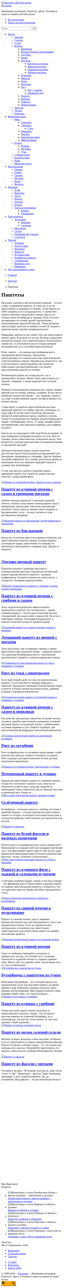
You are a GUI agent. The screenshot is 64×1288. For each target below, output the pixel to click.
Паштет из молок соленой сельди (31, 1032)
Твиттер (12, 1256)
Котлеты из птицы (38, 63)
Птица (18, 143)
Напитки (19, 113)
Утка (23, 151)
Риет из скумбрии (17, 745)
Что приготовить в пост (21, 269)
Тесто (17, 196)
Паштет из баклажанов (22, 530)
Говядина (26, 122)
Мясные (25, 78)
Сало (30, 128)
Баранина (26, 131)
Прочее (12, 240)
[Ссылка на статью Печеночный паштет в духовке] (30, 766)
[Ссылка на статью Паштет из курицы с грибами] (19, 996)
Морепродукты (23, 163)
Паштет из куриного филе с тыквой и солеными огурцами (28, 871)
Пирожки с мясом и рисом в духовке (28, 1227)
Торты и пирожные (25, 207)
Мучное (18, 178)
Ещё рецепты (15, 216)
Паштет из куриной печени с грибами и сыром (27, 598)
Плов (24, 81)
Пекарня (12, 187)
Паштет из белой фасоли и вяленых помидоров (25, 835)
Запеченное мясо (30, 137)
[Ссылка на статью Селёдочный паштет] (28, 795)
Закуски (18, 107)
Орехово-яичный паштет (23, 562)
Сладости (19, 237)
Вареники (26, 49)
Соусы (18, 231)
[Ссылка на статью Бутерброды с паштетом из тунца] (21, 968)
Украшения (27, 213)
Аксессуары (21, 246)
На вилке (6, 5)
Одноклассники (17, 1253)
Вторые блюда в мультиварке (37, 51)
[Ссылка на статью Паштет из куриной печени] (30, 939)
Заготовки (20, 219)
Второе (18, 46)
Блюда (11, 34)
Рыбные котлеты (37, 72)
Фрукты (18, 184)
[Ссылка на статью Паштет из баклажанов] (32, 523)
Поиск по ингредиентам (21, 22)
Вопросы (19, 249)
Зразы (24, 57)
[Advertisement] (26, 1133)
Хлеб (17, 190)
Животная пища (17, 116)
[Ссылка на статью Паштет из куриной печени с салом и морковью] (32, 700)
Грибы (18, 172)
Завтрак (18, 37)
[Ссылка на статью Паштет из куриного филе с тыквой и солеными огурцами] (32, 862)
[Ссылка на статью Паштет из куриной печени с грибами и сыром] (32, 588)
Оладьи (18, 201)
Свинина (26, 125)
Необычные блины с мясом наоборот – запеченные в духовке (30, 1200)
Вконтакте (14, 1250)
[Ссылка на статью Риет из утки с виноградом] (32, 666)
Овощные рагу (36, 93)
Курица (25, 146)
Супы (17, 43)
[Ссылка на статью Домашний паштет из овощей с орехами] (32, 630)
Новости (19, 251)
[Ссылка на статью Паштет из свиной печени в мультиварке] (32, 901)
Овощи (18, 169)
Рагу (23, 87)
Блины (18, 204)
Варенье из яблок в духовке (23, 1210)
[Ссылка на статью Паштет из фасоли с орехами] (12, 1056)
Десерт (18, 110)
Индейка (26, 149)
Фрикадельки (28, 104)
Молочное (20, 228)
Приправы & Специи (26, 234)
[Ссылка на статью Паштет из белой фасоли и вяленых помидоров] (12, 826)
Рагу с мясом (35, 90)
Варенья (25, 222)
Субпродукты (22, 154)
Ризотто (25, 96)
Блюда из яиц (21, 157)
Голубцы (26, 54)
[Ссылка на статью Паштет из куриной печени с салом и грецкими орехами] (31, 482)
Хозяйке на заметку (25, 257)
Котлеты (26, 60)
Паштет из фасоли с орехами (27, 1064)
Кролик (25, 134)
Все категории (16, 19)
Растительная (15, 166)
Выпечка (19, 193)
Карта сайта (14, 1268)
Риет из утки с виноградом (25, 673)
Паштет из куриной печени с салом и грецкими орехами (27, 491)
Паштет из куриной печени (25, 946)
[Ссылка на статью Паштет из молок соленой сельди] (21, 1025)
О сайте (12, 1262)
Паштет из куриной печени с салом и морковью (27, 709)
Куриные (26, 75)
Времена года (22, 263)
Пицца (18, 199)
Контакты (13, 1265)
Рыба (17, 160)
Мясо (17, 119)
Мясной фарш (29, 140)
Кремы (25, 210)
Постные (26, 84)
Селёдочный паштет (19, 802)
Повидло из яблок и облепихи (25, 1219)
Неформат (20, 266)
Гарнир (18, 175)
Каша (17, 181)
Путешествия (21, 254)
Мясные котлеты (37, 66)
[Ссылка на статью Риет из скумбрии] (32, 738)
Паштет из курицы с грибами (27, 1003)
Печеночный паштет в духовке (28, 774)
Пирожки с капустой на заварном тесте (30, 1236)
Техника (19, 243)
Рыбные (25, 99)
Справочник (21, 260)
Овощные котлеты (38, 69)
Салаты (18, 40)
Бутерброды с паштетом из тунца (31, 975)
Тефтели (25, 101)
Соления (26, 225)
